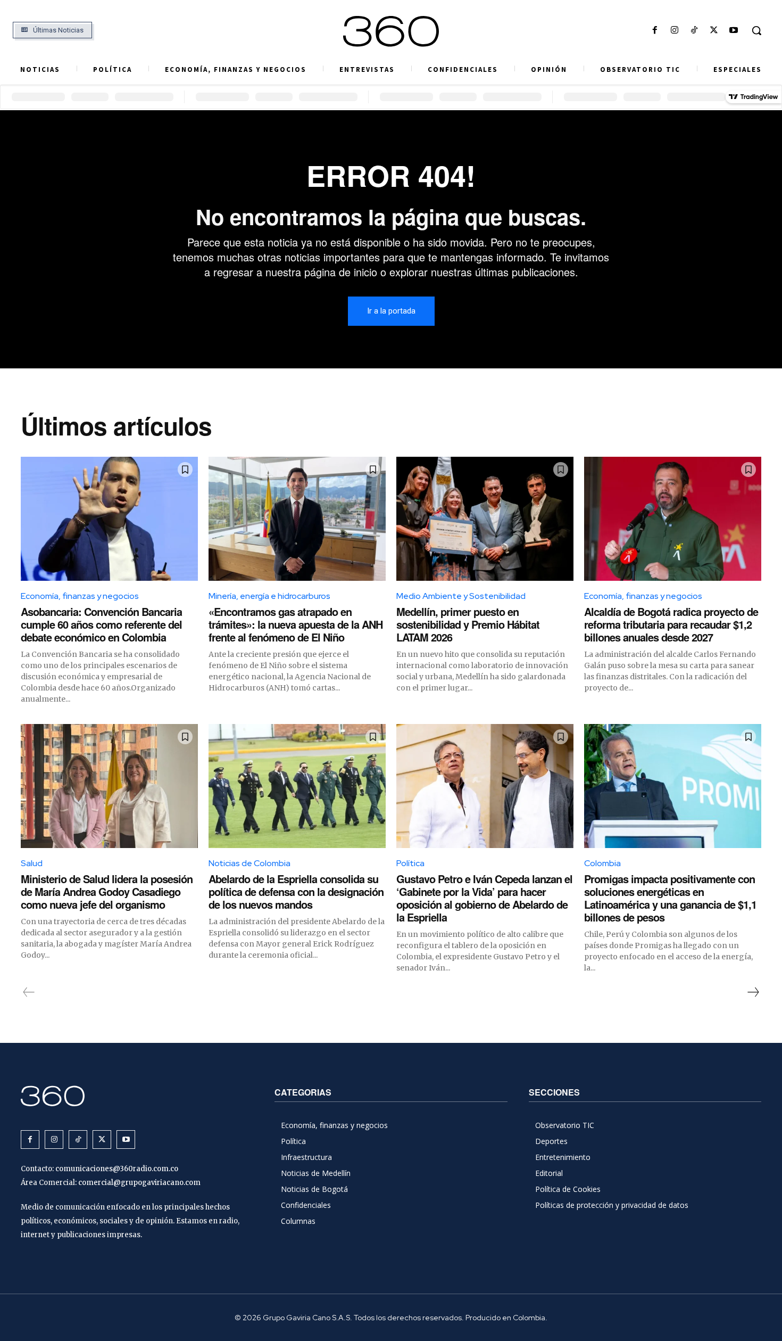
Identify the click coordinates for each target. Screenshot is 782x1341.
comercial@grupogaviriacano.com (139, 1182)
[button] (756, 30)
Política (410, 863)
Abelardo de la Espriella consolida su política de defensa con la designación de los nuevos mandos (296, 891)
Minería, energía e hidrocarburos (269, 596)
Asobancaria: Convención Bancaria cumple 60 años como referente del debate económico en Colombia (101, 624)
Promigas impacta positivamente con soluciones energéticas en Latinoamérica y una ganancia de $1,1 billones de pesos (670, 898)
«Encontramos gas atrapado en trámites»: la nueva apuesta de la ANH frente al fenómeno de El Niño (295, 624)
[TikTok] (694, 30)
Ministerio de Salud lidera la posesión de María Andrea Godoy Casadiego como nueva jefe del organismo (107, 891)
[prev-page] (29, 992)
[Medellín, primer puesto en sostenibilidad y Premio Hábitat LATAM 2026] (484, 519)
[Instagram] (674, 30)
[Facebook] (654, 30)
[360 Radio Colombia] (391, 31)
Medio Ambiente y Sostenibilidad (461, 596)
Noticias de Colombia (249, 863)
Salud (32, 863)
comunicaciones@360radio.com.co (116, 1168)
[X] (714, 30)
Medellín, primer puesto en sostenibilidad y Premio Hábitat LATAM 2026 (467, 624)
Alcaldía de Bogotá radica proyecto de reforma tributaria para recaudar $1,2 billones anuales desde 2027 (671, 624)
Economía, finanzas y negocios (80, 596)
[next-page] (752, 992)
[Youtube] (734, 30)
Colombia (602, 863)
